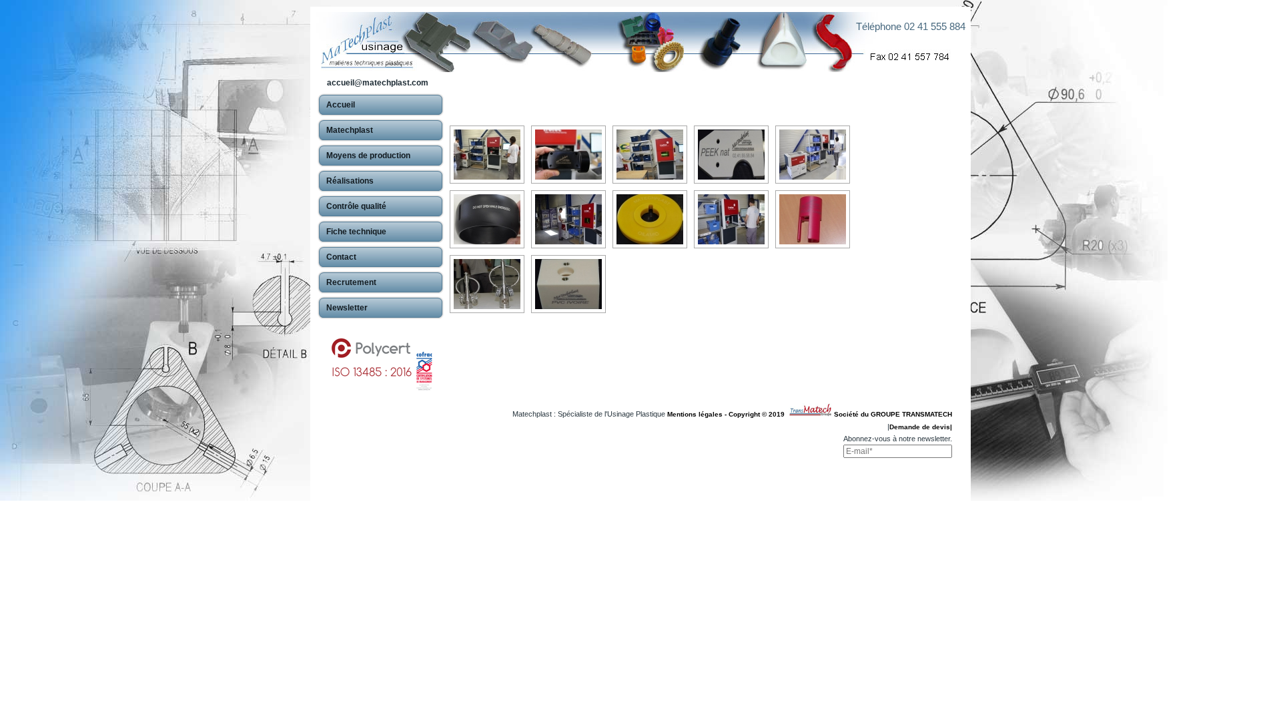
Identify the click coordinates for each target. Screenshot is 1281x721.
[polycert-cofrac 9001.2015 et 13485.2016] (380, 358)
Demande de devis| (920, 427)
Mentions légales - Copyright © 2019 (728, 414)
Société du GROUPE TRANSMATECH (893, 414)
